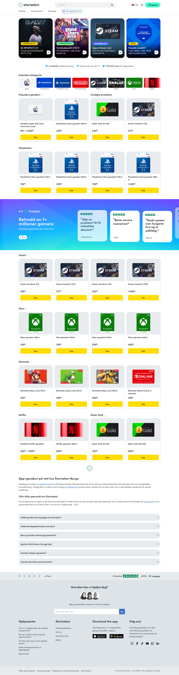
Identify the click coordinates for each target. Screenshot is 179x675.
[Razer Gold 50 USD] (107, 430)
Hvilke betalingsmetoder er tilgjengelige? (30, 648)
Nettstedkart (86, 671)
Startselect (63, 621)
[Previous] (21, 237)
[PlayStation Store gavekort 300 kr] (71, 109)
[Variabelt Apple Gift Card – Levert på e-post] (36, 109)
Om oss (59, 632)
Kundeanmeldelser (63, 628)
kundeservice (150, 501)
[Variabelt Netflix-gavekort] (36, 430)
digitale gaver (45, 484)
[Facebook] (137, 643)
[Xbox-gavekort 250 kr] (107, 323)
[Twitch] (152, 643)
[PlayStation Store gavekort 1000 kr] (143, 163)
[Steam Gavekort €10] (36, 270)
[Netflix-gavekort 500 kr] (72, 430)
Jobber (58, 640)
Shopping (52, 11)
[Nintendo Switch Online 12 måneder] (143, 377)
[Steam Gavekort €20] (143, 109)
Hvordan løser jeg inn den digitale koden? (33, 642)
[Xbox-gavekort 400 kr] (143, 323)
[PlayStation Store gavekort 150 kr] (35, 163)
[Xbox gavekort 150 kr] (71, 323)
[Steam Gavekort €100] (143, 270)
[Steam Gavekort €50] (107, 270)
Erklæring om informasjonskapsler (65, 671)
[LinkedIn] (157, 643)
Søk (122, 611)
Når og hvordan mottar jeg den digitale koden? (32, 635)
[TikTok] (142, 643)
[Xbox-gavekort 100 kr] (35, 323)
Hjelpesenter (27, 621)
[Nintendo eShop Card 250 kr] (72, 377)
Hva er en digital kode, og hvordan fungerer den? (33, 629)
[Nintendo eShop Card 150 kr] (36, 377)
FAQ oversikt (24, 654)
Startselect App (62, 636)
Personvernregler (43, 671)
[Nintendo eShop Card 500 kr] (107, 377)
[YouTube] (147, 643)
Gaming (22, 11)
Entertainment (36, 11)
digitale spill (72, 487)
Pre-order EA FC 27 (73, 11)
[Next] (25, 237)
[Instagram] (132, 643)
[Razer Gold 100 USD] (143, 430)
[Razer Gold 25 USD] (107, 109)
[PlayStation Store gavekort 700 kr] (107, 163)
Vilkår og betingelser (27, 671)
